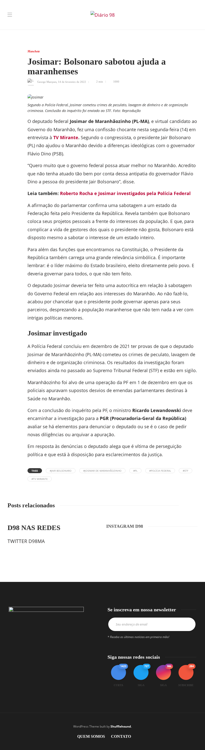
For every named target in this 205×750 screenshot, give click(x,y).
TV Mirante (65, 137)
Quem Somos (91, 736)
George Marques (46, 81)
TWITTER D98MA (26, 541)
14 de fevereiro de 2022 (72, 81)
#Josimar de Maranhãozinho (102, 470)
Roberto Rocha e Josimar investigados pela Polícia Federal (125, 193)
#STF (185, 470)
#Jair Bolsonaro (61, 470)
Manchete (34, 51)
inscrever (186, 624)
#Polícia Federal (160, 470)
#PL (135, 470)
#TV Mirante (40, 479)
